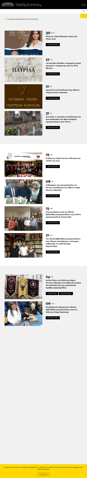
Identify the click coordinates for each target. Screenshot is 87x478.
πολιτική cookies (43, 469)
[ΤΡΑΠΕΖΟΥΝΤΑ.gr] (22, 4)
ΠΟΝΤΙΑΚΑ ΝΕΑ (53, 44)
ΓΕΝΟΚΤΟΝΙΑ (52, 293)
